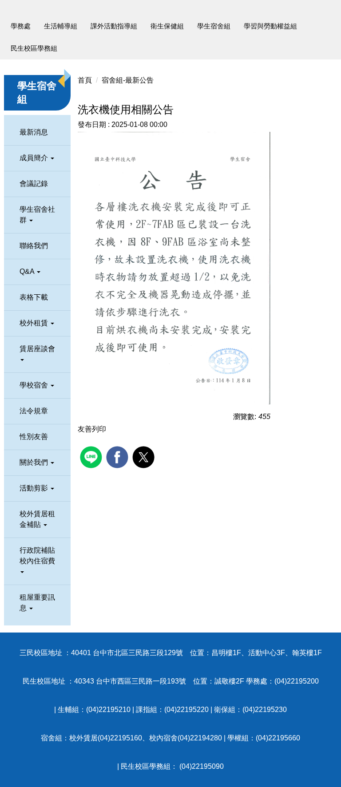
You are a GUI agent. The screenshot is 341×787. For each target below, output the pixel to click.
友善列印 (92, 429)
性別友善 (34, 436)
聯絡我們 (34, 245)
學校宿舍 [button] (35, 385)
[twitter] (144, 456)
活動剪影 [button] (35, 488)
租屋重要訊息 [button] (37, 602)
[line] (92, 456)
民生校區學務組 (34, 48)
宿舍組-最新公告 (128, 80)
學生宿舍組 (213, 26)
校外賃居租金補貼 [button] (37, 519)
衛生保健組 (167, 26)
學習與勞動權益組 (270, 26)
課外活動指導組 (114, 26)
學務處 (21, 26)
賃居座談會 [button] (37, 348)
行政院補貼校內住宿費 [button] (37, 555)
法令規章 (34, 411)
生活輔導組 (60, 26)
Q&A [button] (28, 271)
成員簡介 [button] (35, 158)
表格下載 (34, 297)
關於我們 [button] (35, 462)
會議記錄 (34, 183)
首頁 (85, 80)
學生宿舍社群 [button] (37, 215)
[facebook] (118, 456)
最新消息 (34, 132)
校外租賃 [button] (35, 323)
